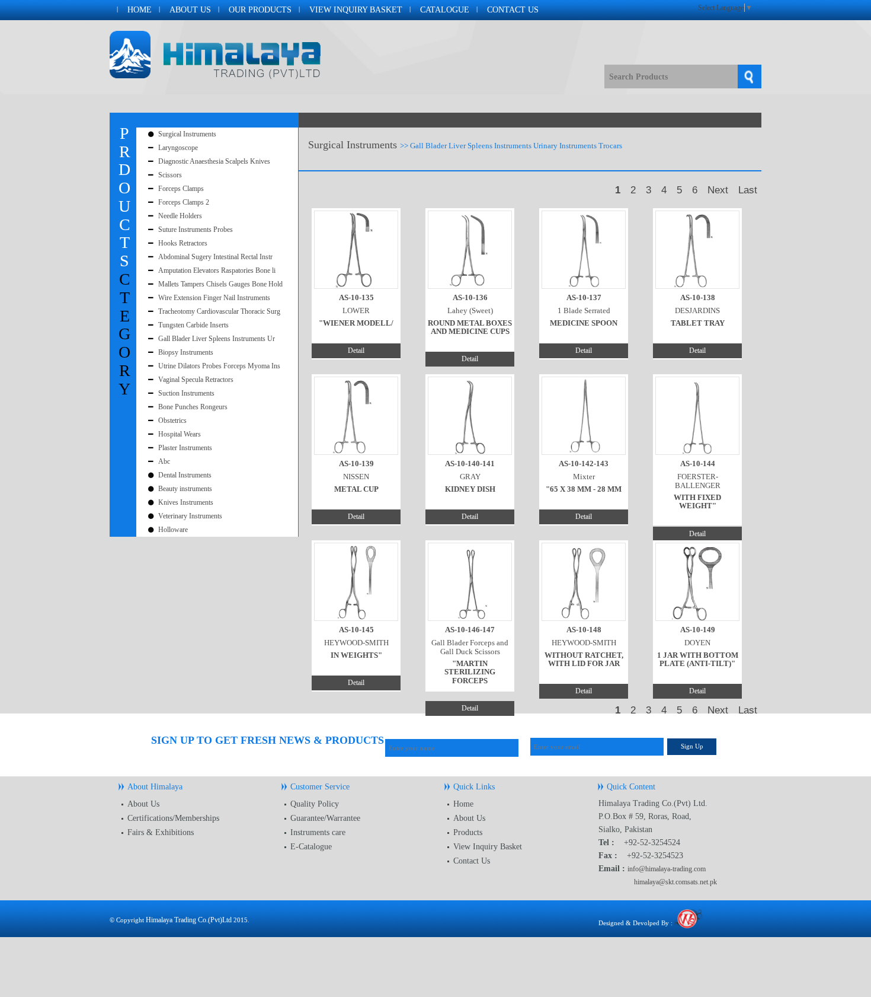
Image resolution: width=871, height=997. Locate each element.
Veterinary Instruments (190, 516)
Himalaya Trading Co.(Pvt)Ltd (189, 920)
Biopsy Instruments (185, 352)
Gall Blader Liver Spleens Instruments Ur (216, 339)
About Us (190, 9)
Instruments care (317, 832)
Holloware (173, 529)
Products (467, 832)
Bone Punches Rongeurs (193, 407)
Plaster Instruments (185, 448)
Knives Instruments (185, 502)
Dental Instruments (185, 475)
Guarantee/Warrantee (325, 818)
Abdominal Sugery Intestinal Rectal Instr (215, 257)
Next (717, 190)
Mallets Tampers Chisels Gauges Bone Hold (220, 284)
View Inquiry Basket (355, 9)
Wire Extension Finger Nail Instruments (214, 298)
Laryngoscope (178, 148)
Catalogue (444, 9)
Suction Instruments (186, 393)
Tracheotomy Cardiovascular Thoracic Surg (219, 311)
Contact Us (513, 9)
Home (139, 9)
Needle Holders (180, 216)
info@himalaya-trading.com (666, 869)
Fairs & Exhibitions (160, 832)
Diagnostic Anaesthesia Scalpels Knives (214, 161)
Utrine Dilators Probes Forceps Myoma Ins (219, 366)
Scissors (170, 175)
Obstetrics (172, 420)
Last (747, 190)
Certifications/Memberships (173, 818)
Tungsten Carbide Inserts (193, 325)
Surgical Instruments (187, 134)
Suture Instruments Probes (195, 229)
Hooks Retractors (182, 243)
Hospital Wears (179, 434)
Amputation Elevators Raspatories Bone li (217, 270)
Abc (164, 461)
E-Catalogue (311, 846)
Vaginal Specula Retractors (195, 379)
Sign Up (692, 746)
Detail (356, 350)
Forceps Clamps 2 (183, 202)
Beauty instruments (185, 489)
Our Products (260, 9)
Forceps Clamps (181, 188)
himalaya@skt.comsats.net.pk (675, 882)
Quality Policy (314, 803)
